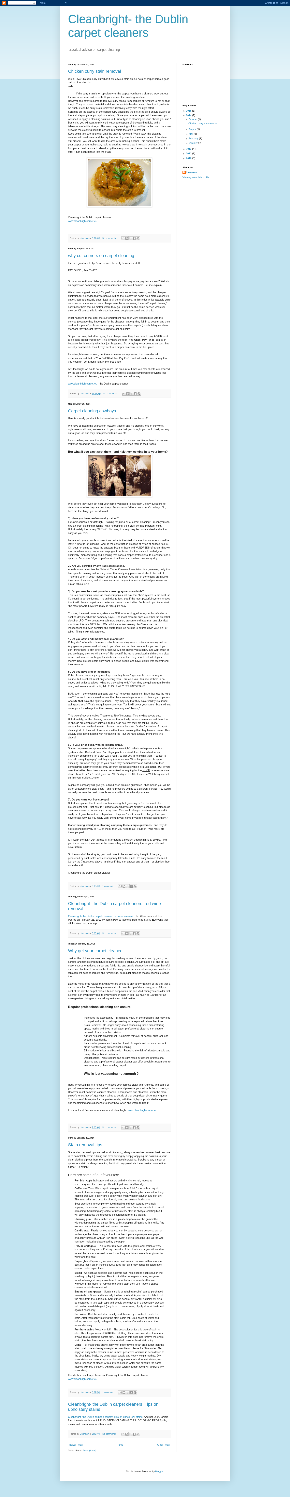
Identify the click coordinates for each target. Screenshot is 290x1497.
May (191, 134)
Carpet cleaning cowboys (92, 410)
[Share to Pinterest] (138, 238)
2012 (189, 153)
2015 (189, 110)
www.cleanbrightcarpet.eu (82, 221)
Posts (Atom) (89, 1450)
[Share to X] (130, 238)
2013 (189, 149)
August (193, 129)
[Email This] (123, 238)
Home (120, 1444)
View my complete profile (195, 177)
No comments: (109, 238)
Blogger (159, 1471)
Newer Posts (76, 1444)
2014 (189, 115)
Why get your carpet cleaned (95, 950)
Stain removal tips (85, 1144)
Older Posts (163, 1444)
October (193, 119)
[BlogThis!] (127, 238)
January (193, 143)
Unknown (191, 172)
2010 (189, 158)
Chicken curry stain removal (94, 71)
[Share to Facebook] (134, 238)
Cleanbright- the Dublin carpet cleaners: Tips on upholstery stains (105, 1416)
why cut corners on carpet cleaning (101, 255)
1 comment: (108, 886)
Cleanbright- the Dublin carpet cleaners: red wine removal (100, 916)
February (194, 138)
